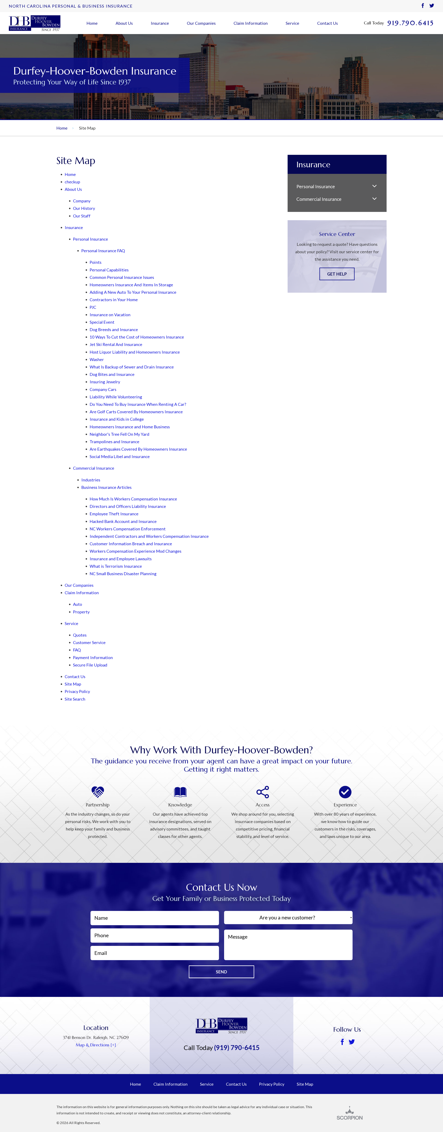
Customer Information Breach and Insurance (131, 543)
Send (221, 971)
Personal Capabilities (109, 269)
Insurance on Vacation (110, 314)
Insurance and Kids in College (117, 419)
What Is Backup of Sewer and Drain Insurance (132, 366)
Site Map (73, 683)
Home (92, 23)
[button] (374, 186)
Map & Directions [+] (96, 1045)
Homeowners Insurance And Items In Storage (131, 284)
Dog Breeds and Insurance (114, 329)
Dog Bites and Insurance (112, 374)
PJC (93, 307)
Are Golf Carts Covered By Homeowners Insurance (136, 411)
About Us (124, 23)
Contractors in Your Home (114, 299)
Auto (77, 604)
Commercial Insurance (93, 468)
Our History (84, 208)
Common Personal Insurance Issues (122, 277)
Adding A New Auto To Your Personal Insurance (133, 292)
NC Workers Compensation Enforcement (128, 528)
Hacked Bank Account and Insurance (123, 521)
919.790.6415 (411, 23)
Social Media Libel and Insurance (120, 456)
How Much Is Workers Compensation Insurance (133, 498)
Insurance (160, 23)
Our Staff (82, 215)
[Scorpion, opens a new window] (362, 1113)
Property (81, 611)
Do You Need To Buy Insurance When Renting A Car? (138, 404)
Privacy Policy (77, 691)
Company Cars (103, 389)
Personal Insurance (90, 238)
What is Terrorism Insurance (116, 566)
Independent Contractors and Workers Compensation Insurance (149, 536)
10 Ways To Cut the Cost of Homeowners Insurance (137, 336)
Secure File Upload (90, 664)
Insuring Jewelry (105, 381)
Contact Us (327, 23)
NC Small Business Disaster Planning (123, 573)
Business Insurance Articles (106, 487)
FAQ (77, 649)
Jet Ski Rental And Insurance (116, 344)
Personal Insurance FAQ (103, 250)
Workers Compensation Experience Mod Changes (135, 551)
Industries (90, 479)
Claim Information (251, 23)
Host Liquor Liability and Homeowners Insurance (135, 351)
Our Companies (201, 23)
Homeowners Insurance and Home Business (130, 426)
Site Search (75, 698)
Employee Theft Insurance (114, 513)
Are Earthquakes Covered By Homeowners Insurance (138, 448)
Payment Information (93, 657)
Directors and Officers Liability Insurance (128, 506)
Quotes (80, 634)
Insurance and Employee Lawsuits (121, 558)
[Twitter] (431, 6)
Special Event (102, 322)
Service (292, 23)
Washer (97, 359)
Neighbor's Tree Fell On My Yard (119, 434)
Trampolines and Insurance (114, 441)
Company (82, 200)
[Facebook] (422, 6)
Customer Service (89, 642)
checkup (72, 181)
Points (95, 262)
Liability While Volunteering (116, 396)
